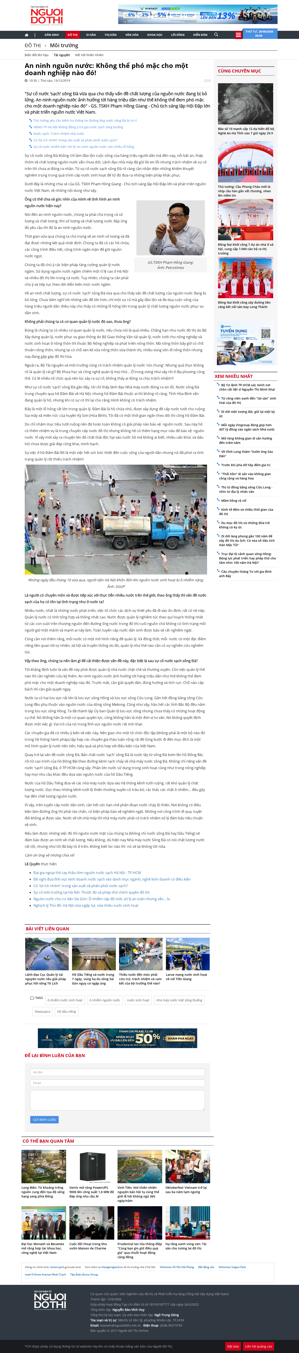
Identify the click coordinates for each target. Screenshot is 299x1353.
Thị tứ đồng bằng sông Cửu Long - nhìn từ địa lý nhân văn (246, 489)
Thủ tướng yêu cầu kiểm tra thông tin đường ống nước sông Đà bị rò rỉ (85, 120)
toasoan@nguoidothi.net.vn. (121, 1325)
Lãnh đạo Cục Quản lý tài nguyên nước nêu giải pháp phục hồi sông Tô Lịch (45, 978)
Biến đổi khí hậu (37, 55)
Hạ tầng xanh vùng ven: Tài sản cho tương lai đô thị (185, 1246)
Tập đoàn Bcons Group (84, 1274)
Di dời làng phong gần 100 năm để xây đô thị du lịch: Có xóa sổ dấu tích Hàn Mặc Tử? (247, 540)
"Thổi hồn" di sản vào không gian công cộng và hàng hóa (245, 476)
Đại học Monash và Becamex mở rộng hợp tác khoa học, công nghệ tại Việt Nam (42, 1248)
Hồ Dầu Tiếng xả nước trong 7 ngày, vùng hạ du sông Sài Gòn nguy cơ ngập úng (93, 978)
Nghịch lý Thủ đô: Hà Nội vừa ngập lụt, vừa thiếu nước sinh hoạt (86, 905)
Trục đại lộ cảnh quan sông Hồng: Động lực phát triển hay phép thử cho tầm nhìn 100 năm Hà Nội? (247, 558)
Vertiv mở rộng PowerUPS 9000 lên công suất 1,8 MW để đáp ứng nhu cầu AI (91, 1191)
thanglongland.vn (112, 1267)
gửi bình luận (44, 1120)
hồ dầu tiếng (66, 1011)
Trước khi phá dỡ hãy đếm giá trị (245, 465)
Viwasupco (42, 1011)
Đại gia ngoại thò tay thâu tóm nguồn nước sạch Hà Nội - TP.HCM (87, 872)
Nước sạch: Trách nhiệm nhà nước (58, 133)
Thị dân (111, 35)
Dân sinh (52, 35)
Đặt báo (233, 1346)
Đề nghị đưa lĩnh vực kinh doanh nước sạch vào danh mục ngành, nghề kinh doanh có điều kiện (112, 879)
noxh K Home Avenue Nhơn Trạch (45, 1274)
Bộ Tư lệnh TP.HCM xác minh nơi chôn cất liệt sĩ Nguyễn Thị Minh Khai (247, 387)
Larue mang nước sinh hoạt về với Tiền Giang (186, 976)
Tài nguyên (62, 55)
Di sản (91, 35)
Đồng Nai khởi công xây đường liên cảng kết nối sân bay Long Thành (244, 304)
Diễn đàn (200, 35)
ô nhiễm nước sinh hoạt (65, 1000)
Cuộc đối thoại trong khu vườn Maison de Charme (88, 1246)
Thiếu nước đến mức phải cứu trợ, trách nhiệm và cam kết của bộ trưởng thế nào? (140, 978)
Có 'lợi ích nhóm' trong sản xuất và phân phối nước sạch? (75, 140)
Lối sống (178, 35)
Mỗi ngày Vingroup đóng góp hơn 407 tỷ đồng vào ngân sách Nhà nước (247, 427)
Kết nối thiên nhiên (89, 55)
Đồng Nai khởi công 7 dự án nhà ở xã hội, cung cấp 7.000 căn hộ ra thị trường (245, 248)
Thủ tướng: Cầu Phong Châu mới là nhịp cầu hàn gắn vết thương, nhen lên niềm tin (244, 191)
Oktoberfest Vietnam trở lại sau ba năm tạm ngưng (186, 1189)
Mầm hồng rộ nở (233, 500)
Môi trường (63, 45)
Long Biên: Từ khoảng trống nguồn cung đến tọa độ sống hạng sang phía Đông (43, 1191)
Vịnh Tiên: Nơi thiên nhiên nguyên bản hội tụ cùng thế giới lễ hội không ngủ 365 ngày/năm (138, 1194)
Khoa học (154, 35)
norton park (57, 1267)
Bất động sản (206, 1267)
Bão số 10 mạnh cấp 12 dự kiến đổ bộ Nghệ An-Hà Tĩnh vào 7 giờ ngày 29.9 (246, 131)
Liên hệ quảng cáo (258, 1346)
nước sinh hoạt (138, 1000)
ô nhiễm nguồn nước (105, 1000)
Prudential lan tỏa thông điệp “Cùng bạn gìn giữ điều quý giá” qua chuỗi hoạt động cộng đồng (140, 1250)
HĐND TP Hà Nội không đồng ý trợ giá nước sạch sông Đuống (78, 127)
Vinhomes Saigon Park (232, 1267)
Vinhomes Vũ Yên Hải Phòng (177, 1267)
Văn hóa (132, 35)
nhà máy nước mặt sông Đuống (179, 1000)
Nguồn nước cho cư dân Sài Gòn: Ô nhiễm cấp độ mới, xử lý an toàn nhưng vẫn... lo (101, 898)
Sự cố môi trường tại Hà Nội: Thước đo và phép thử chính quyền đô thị (91, 892)
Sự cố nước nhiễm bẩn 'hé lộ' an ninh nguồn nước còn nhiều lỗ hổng (83, 147)
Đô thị (72, 35)
